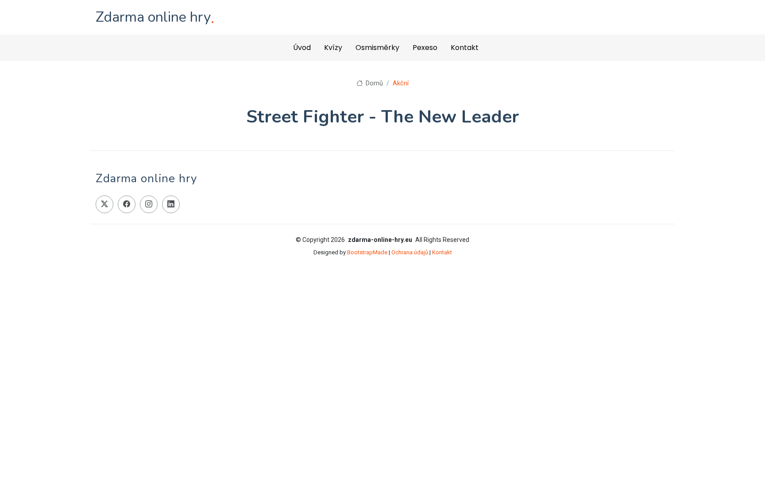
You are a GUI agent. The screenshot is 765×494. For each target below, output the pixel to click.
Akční (401, 83)
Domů (373, 83)
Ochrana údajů (409, 252)
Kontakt (465, 47)
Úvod (302, 47)
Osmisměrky (377, 47)
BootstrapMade (367, 252)
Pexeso (425, 47)
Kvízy (333, 47)
